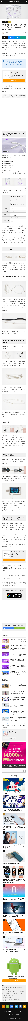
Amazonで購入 (14, 80)
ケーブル (5, 21)
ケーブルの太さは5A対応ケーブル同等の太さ (14, 991)
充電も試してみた (7, 997)
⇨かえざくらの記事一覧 (9, 738)
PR (9, 21)
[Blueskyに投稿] (11, 37)
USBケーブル (13, 575)
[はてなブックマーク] (17, 37)
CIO (24, 575)
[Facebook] (20, 1006)
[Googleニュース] (11, 1006)
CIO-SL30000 (6, 578)
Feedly (20, 628)
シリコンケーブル (16, 578)
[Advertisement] (14, 114)
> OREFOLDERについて (9, 1011)
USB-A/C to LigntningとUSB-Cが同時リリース (13, 987)
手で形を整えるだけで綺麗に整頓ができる (12, 993)
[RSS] (3, 1006)
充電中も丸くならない (9, 995)
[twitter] (16, 1006)
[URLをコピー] (23, 37)
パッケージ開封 (6, 989)
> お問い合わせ (20, 1011)
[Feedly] (7, 1006)
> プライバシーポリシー (14, 1014)
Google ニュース (9, 628)
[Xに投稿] (5, 37)
